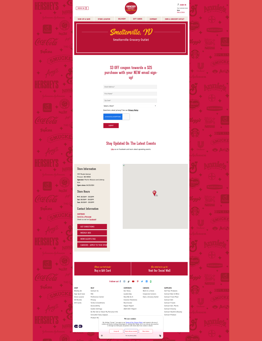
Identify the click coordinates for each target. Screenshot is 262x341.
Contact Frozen (169, 303)
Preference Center (97, 297)
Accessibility (95, 306)
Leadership (128, 294)
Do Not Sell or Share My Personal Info (104, 312)
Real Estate (128, 303)
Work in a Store (148, 291)
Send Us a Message (84, 217)
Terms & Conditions (98, 303)
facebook (92, 219)
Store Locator (79, 297)
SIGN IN (183, 5)
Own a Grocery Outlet (151, 297)
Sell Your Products (170, 291)
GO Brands (78, 300)
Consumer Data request (99, 315)
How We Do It (128, 297)
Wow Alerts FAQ (87, 239)
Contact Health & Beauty (173, 312)
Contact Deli (168, 300)
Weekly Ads (85, 232)
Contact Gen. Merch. (171, 306)
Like (112, 149)
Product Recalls (96, 318)
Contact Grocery (170, 309)
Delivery (122, 19)
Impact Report (129, 306)
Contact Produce (170, 315)
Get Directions (87, 226)
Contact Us (95, 291)
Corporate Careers (149, 294)
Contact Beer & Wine (171, 294)
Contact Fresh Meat (171, 297)
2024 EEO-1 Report (130, 309)
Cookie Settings (96, 309)
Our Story (127, 291)
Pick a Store (181, 12)
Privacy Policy (133, 110)
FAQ (92, 294)
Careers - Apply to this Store (93, 245)
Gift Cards (137, 19)
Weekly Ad (81, 8)
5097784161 (81, 214)
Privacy (93, 300)
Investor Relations (130, 300)
